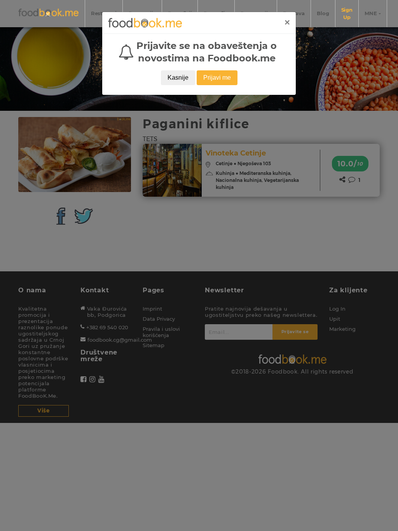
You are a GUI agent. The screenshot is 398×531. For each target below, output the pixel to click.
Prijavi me (217, 77)
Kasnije (178, 77)
